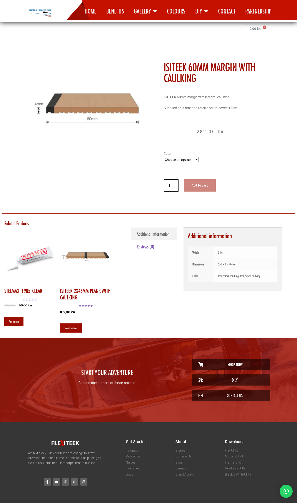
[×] (286, 491)
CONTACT (226, 11)
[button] (231, 364)
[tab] (154, 234)
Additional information (153, 234)
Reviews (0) (145, 246)
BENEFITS (115, 11)
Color (168, 153)
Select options (71, 328)
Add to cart (200, 185)
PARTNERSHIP (258, 11)
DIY (198, 11)
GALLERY (142, 11)
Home (90, 11)
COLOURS (176, 11)
